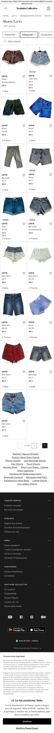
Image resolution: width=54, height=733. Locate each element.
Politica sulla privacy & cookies (25, 648)
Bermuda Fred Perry (36, 477)
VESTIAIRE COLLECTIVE (15, 585)
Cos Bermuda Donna (35, 460)
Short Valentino (25, 470)
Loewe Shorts (40, 480)
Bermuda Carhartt (13, 477)
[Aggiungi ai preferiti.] (23, 76)
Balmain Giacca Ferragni (25, 454)
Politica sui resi (11, 531)
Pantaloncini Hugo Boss (16, 480)
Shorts (47, 15)
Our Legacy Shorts (27, 484)
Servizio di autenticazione (17, 527)
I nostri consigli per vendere (17, 549)
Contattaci (9, 575)
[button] (48, 8)
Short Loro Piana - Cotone (34, 467)
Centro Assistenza (13, 571)
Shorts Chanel (13, 460)
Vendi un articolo (12, 553)
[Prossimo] (34, 445)
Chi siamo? (9, 589)
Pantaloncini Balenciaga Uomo (25, 474)
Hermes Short (10, 467)
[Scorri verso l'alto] (44, 445)
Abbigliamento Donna (30, 15)
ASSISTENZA (10, 567)
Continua (27, 721)
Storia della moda (12, 606)
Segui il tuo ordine (13, 523)
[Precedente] (19, 445)
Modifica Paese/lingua (27, 728)
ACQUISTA (9, 518)
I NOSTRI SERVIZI (12, 501)
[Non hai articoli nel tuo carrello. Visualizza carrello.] (48, 8)
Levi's (14, 15)
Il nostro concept (12, 505)
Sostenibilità (10, 593)
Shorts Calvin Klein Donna (25, 457)
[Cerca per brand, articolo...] (5, 8)
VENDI (7, 540)
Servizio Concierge (13, 509)
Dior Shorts (17, 464)
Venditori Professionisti (15, 557)
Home (5, 15)
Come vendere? (12, 545)
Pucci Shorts (33, 464)
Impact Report (11, 597)
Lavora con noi (11, 601)
